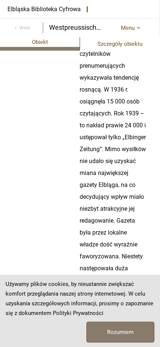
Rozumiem (120, 332)
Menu (128, 28)
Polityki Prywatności (78, 313)
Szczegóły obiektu (120, 44)
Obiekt (40, 42)
